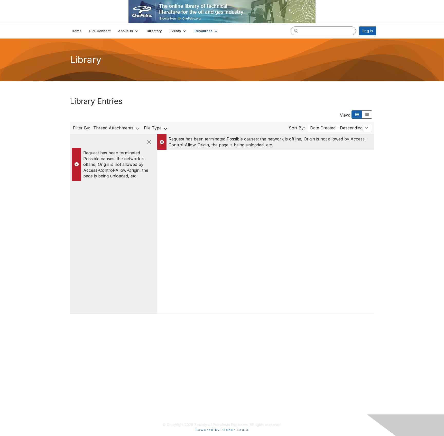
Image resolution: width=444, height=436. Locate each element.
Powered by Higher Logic (222, 430)
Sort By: (297, 127)
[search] (296, 30)
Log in (368, 31)
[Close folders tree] (149, 142)
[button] (128, 31)
